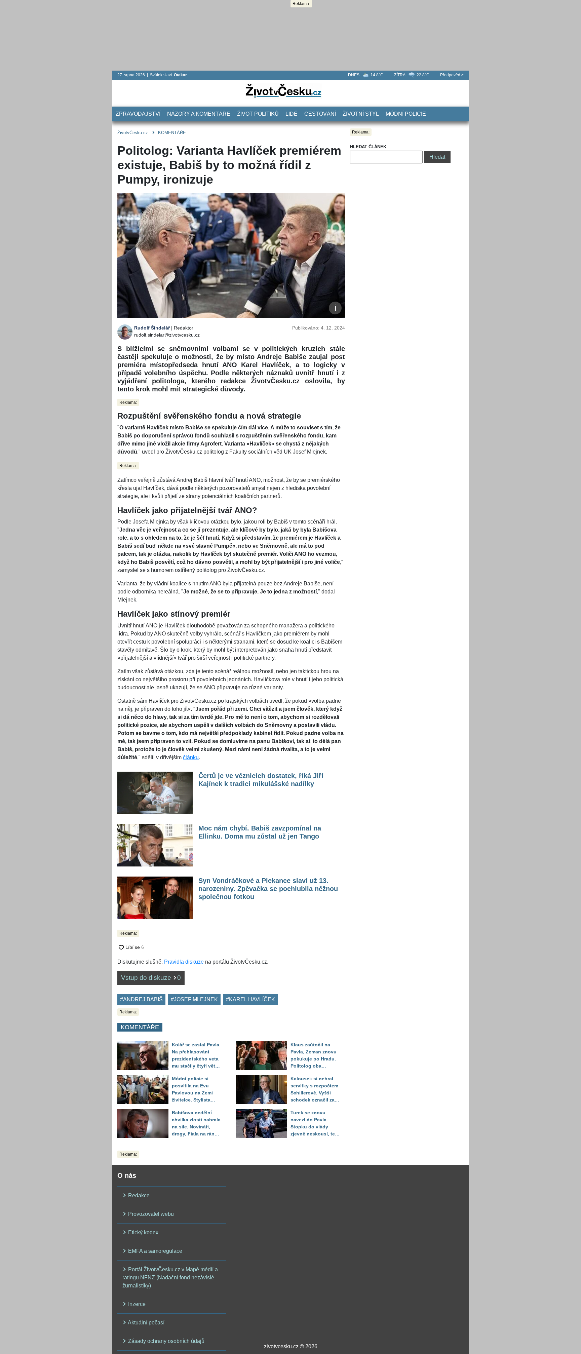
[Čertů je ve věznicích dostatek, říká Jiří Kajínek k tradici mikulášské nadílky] (155, 792)
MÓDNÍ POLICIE (406, 114)
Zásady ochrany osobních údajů (165, 1341)
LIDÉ (291, 114)
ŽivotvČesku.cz (132, 132)
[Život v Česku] (283, 90)
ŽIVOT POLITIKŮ (258, 114)
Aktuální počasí (145, 1322)
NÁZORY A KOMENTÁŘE (198, 114)
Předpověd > (452, 75)
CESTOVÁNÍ (320, 114)
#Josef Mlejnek (194, 999)
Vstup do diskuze (151, 977)
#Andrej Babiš (141, 999)
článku (191, 757)
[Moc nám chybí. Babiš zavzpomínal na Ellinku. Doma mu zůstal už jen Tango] (155, 845)
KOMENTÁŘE (172, 132)
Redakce (138, 1195)
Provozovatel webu (150, 1214)
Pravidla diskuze (184, 962)
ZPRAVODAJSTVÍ (138, 114)
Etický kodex (142, 1232)
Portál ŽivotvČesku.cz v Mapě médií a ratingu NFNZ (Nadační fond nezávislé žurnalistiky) (170, 1277)
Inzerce (136, 1304)
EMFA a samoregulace (154, 1251)
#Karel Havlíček (250, 999)
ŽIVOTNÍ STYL (361, 114)
